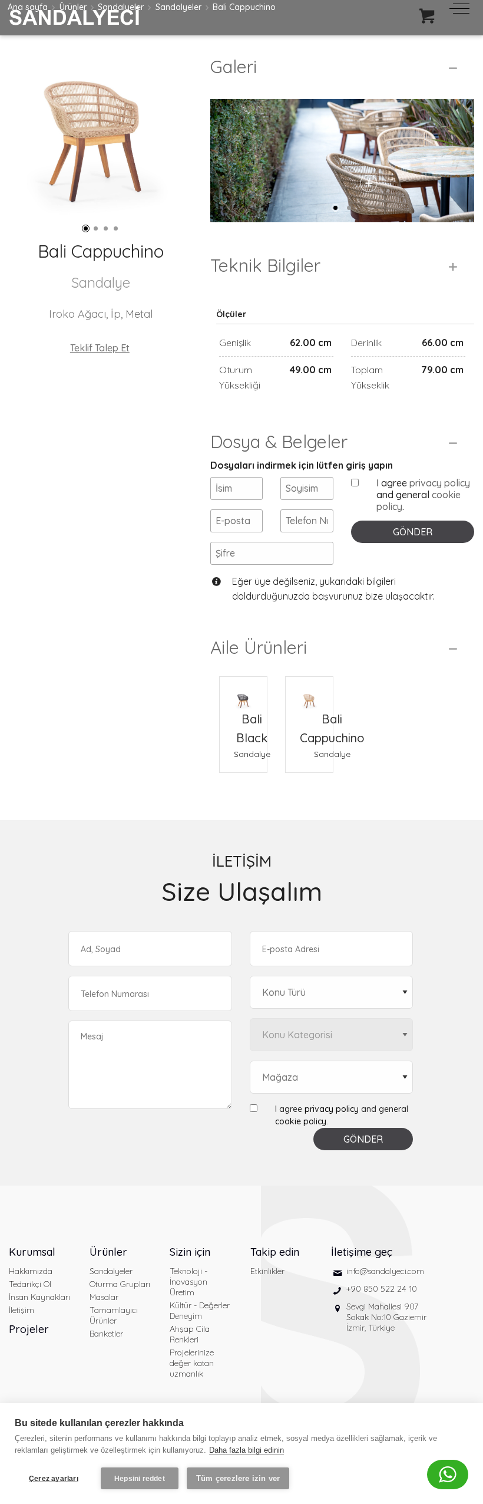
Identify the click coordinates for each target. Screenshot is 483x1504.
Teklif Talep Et (100, 348)
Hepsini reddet (139, 1479)
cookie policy (300, 1121)
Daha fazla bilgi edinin (246, 1450)
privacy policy (439, 483)
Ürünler (108, 1252)
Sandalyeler (111, 1271)
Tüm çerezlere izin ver (238, 1478)
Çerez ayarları (53, 1479)
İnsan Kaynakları (39, 1297)
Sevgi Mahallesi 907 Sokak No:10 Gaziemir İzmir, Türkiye (386, 1317)
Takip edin (274, 1252)
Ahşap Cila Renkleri (190, 1334)
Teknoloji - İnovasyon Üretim (188, 1282)
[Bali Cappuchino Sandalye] (309, 693)
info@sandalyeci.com (385, 1271)
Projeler (29, 1329)
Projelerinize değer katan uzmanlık (192, 1363)
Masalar (104, 1297)
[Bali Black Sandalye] (243, 693)
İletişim (21, 1310)
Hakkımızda (30, 1271)
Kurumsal (32, 1252)
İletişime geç (361, 1252)
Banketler (106, 1333)
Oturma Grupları (120, 1284)
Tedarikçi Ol (30, 1284)
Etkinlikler (267, 1271)
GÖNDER (412, 532)
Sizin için (190, 1252)
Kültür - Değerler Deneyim (200, 1310)
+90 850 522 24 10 (381, 1288)
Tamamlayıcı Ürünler (114, 1315)
